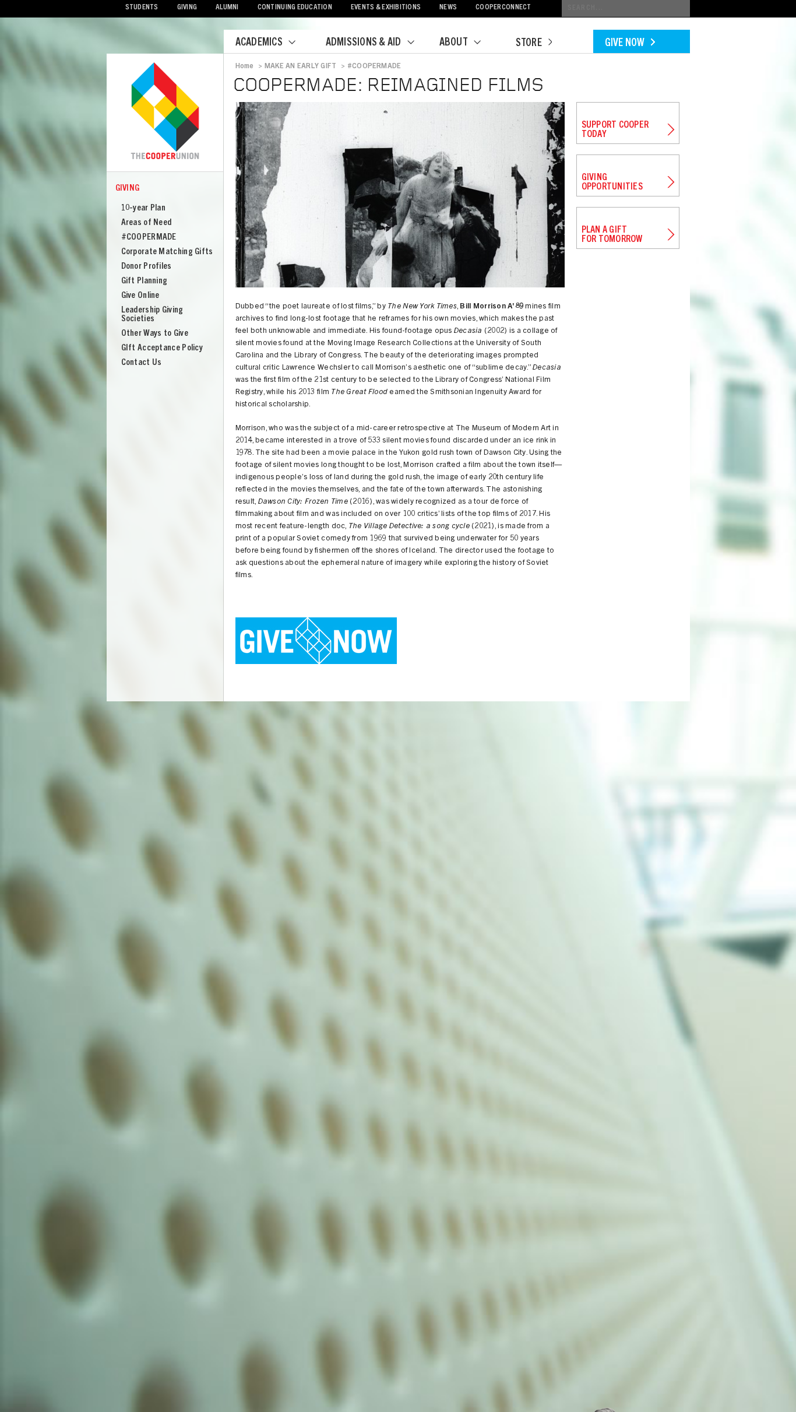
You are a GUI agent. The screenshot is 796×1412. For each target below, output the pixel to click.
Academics (259, 43)
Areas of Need (146, 223)
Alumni (227, 8)
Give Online (140, 295)
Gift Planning (144, 281)
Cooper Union (165, 112)
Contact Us (141, 363)
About (453, 43)
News (448, 8)
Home (244, 66)
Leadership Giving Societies (152, 315)
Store (529, 43)
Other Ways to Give (154, 333)
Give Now (625, 43)
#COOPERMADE (149, 237)
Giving (187, 8)
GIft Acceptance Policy (162, 348)
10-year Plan (143, 208)
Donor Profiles (146, 266)
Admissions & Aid (363, 43)
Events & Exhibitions (386, 8)
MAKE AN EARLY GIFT (300, 66)
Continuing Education (295, 8)
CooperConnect (503, 8)
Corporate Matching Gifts (167, 252)
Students (142, 8)
